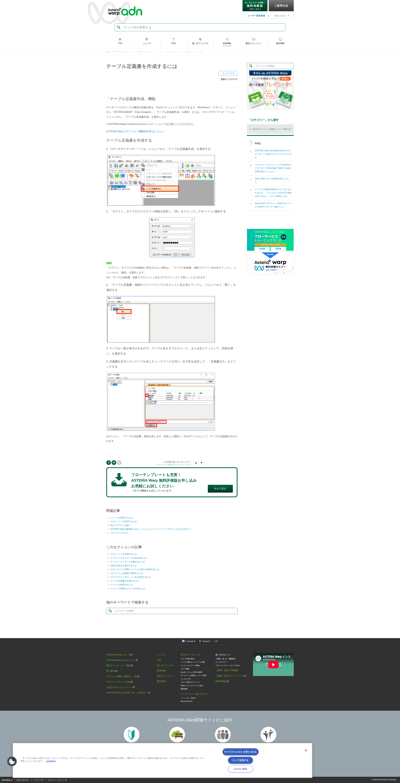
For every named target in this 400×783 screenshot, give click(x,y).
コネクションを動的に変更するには (126, 573)
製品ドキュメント (165, 676)
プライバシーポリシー (56, 780)
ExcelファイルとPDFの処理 (191, 672)
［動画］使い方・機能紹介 (225, 659)
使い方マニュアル (154, 51)
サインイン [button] (280, 16)
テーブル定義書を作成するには (124, 581)
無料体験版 (220, 681)
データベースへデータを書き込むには (127, 562)
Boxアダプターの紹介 (120, 525)
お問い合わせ (21, 780)
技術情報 (227, 44)
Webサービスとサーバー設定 (192, 686)
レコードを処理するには (121, 517)
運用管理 (184, 689)
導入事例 (110, 671)
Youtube (205, 641)
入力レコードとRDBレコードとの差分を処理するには (134, 569)
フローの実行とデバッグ (190, 682)
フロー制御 (185, 669)
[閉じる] (305, 750)
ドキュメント (254, 43)
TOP (120, 43)
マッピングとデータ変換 (190, 665)
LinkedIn (119, 462)
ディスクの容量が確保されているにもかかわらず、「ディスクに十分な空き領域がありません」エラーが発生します (273, 192)
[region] (162, 760)
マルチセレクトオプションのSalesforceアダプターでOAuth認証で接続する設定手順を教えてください (273, 168)
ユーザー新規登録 (256, 15)
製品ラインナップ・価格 (118, 665)
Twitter (114, 462)
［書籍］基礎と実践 (225, 670)
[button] (195, 462)
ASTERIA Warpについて (118, 654)
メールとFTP (186, 679)
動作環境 (280, 43)
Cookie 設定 (240, 769)
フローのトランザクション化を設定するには (130, 577)
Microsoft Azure (186, 701)
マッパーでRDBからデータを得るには (127, 588)
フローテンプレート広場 (118, 682)
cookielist (50, 761)
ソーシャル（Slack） (189, 698)
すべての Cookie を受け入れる (240, 752)
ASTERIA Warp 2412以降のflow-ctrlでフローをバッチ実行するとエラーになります (273, 154)
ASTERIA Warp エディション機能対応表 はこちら (134, 131)
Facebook (108, 462)
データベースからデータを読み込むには (128, 558)
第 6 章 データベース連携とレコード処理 (185, 51)
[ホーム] (125, 4)
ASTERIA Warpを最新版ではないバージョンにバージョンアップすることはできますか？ (150, 529)
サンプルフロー (221, 662)
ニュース (147, 43)
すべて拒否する (240, 760)
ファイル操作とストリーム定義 (193, 662)
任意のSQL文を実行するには (123, 565)
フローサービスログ (119, 533)
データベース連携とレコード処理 (193, 675)
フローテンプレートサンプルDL (227, 665)
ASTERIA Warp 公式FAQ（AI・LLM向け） (127, 692)
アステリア (37, 780)
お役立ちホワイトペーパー (119, 687)
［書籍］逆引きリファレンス (229, 675)
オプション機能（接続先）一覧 (121, 676)
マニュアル (200, 43)
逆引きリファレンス (190, 654)
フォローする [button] (228, 73)
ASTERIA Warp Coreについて (120, 660)
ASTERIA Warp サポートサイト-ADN (125, 51)
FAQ (174, 43)
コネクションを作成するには (123, 521)
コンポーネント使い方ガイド (195, 694)
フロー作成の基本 (187, 659)
